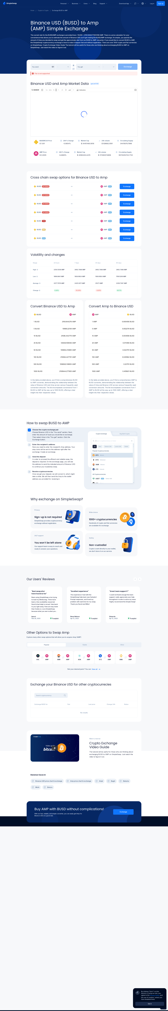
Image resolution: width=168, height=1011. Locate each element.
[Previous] (135, 579)
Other (122, 645)
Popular (46, 645)
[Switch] (73, 69)
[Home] (30, 3)
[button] (55, 434)
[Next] (139, 579)
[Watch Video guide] (55, 748)
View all (94, 669)
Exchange (123, 812)
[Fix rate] (73, 65)
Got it (150, 1004)
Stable (85, 645)
